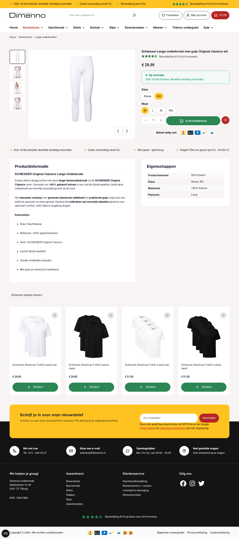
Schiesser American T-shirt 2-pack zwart (89, 366)
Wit (159, 96)
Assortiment (75, 473)
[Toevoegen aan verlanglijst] (225, 120)
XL (161, 111)
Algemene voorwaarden (171, 533)
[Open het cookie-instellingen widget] (5, 533)
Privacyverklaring (197, 533)
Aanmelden (209, 418)
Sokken (70, 495)
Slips (69, 500)
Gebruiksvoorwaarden (172, 428)
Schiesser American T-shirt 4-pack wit (147, 365)
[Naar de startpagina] (27, 15)
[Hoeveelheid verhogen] (161, 120)
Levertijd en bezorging (136, 490)
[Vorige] (118, 131)
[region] (72, 94)
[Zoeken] (134, 15)
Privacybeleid (148, 428)
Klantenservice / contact (137, 486)
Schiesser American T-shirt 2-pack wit (35, 365)
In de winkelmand (196, 121)
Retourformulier (132, 495)
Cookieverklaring (219, 533)
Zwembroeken (74, 504)
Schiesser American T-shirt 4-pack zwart (201, 366)
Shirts (69, 490)
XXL (171, 111)
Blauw (147, 96)
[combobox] (98, 15)
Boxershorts (73, 481)
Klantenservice (133, 473)
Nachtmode (73, 486)
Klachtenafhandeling (135, 481)
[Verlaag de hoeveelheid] (146, 120)
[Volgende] (127, 131)
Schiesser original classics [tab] (26, 295)
